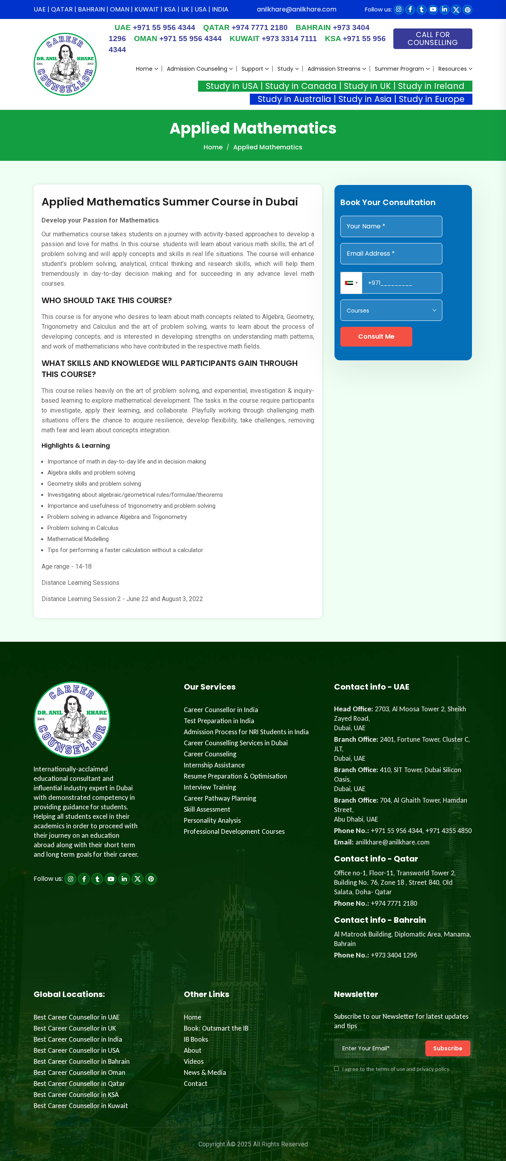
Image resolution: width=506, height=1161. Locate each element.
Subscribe (448, 1048)
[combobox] (351, 283)
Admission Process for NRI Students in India (246, 732)
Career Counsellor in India (221, 709)
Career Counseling (210, 754)
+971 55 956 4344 (155, 27)
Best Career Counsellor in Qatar (79, 1083)
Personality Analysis (212, 820)
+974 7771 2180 (245, 27)
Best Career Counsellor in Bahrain (82, 1061)
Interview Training (210, 787)
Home (144, 69)
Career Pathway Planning (220, 798)
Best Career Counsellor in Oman (79, 1072)
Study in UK (367, 86)
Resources (452, 69)
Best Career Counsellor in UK (75, 1028)
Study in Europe (431, 99)
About (193, 1050)
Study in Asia (365, 99)
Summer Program (399, 69)
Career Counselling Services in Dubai (236, 743)
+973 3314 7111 (273, 38)
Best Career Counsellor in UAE (77, 1017)
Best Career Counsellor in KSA (76, 1094)
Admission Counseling (197, 69)
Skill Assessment (207, 809)
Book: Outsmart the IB (216, 1028)
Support (252, 69)
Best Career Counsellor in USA (76, 1050)
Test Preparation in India (219, 720)
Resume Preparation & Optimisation (235, 776)
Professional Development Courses (234, 831)
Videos (194, 1061)
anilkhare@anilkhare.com (296, 9)
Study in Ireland (431, 86)
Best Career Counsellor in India (78, 1039)
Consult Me (376, 336)
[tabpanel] (178, 401)
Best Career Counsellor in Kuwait (81, 1105)
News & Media (205, 1072)
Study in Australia (294, 99)
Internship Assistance (214, 765)
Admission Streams (334, 69)
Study (285, 69)
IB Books (196, 1039)
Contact (196, 1083)
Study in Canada (301, 86)
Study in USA (232, 86)
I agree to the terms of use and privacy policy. (396, 1068)
